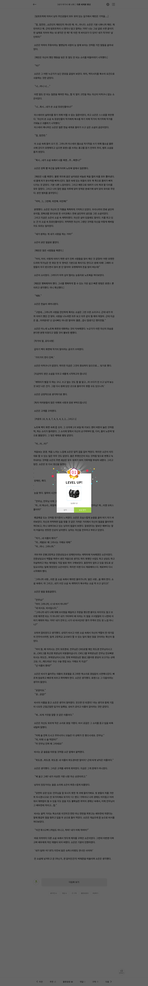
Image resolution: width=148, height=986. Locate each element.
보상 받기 (82, 510)
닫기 (65, 510)
